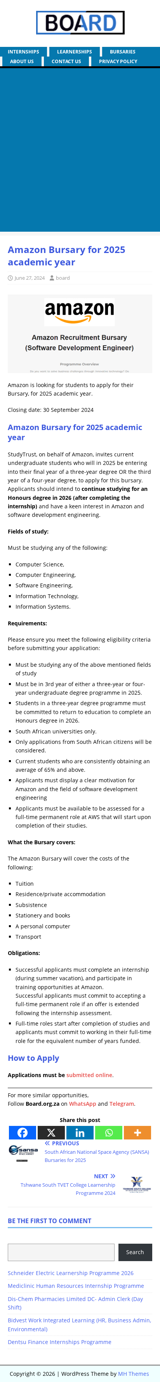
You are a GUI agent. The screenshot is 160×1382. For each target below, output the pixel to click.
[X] (51, 1132)
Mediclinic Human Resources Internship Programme (76, 1285)
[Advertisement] (80, 152)
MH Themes (133, 1373)
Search (135, 1252)
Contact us (66, 61)
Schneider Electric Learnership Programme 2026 (71, 1273)
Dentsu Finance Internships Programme (59, 1342)
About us (22, 61)
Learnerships (74, 51)
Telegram (122, 1103)
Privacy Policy (118, 61)
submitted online (89, 1075)
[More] (137, 1132)
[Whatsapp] (108, 1132)
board (63, 277)
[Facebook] (22, 1132)
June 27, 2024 (30, 277)
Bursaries (123, 51)
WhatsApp (82, 1103)
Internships (23, 51)
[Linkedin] (80, 1132)
